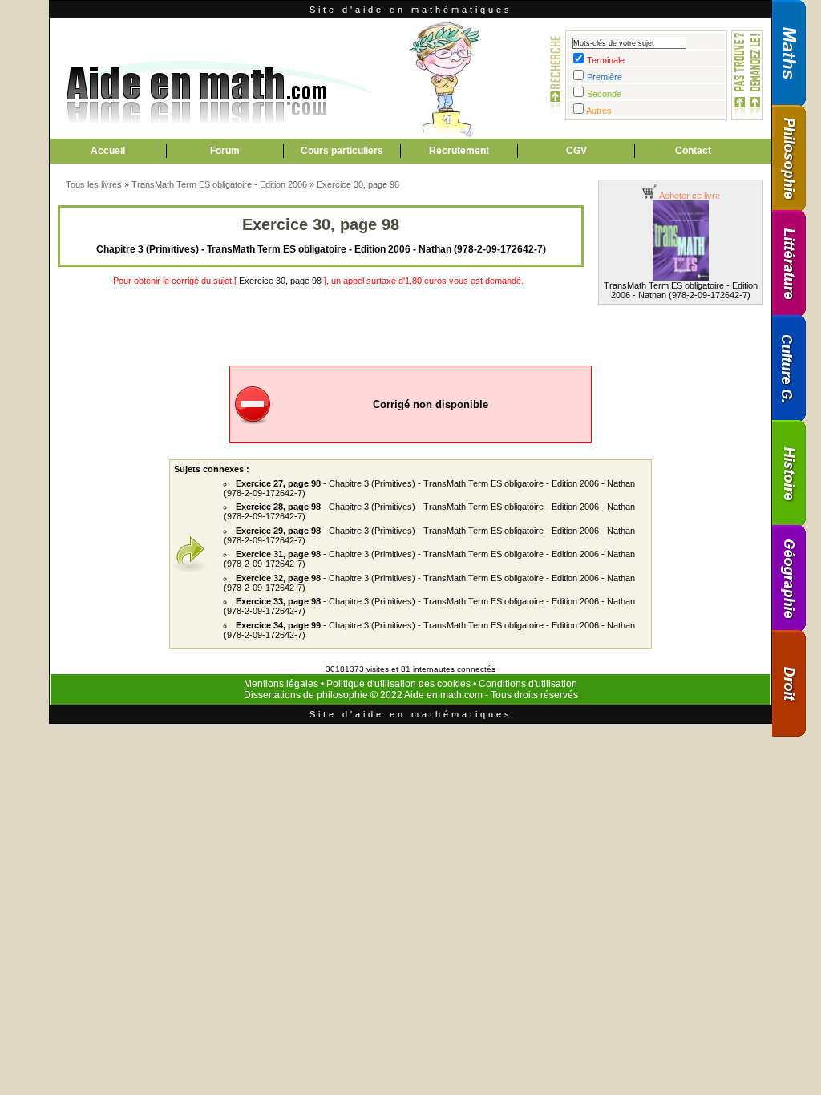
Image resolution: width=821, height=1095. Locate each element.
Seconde (604, 94)
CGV (576, 150)
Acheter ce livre (688, 195)
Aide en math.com (443, 695)
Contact (693, 150)
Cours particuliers (342, 150)
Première (604, 77)
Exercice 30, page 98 (358, 184)
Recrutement (459, 150)
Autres (599, 110)
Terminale (606, 60)
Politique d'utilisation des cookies (398, 683)
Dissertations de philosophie (306, 695)
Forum (225, 150)
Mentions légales (281, 683)
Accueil (108, 150)
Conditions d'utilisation (528, 683)
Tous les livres (94, 184)
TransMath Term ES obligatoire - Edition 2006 (219, 184)
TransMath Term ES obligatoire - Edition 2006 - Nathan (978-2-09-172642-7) (681, 290)
